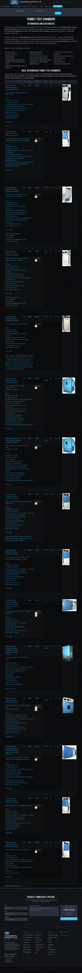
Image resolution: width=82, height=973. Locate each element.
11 (55, 131)
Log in (58, 968)
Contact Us (50, 954)
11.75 (60, 494)
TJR (46, 600)
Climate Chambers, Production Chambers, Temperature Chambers (12, 87)
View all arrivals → (64, 935)
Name (5, 905)
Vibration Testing (39, 947)
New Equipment (16, 6)
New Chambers (39, 935)
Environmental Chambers (28, 935)
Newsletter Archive (52, 952)
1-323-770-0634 (68, 2)
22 (59, 746)
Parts (42, 6)
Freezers (37, 942)
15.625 (52, 494)
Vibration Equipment (27, 949)
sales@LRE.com (58, 2)
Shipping (49, 942)
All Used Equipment (27, 952)
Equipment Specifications (35, 905)
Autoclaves (38, 949)
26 (56, 251)
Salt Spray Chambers (40, 944)
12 (59, 131)
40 (56, 698)
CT (24, 85)
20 (59, 646)
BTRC (46, 746)
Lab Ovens (38, 937)
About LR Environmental (52, 935)
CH (24, 746)
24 (51, 251)
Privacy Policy (52, 968)
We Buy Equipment (51, 949)
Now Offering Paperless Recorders (39, 56)
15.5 (51, 85)
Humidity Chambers (27, 939)
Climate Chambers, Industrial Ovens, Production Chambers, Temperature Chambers (13, 440)
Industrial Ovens (26, 947)
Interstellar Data (43, 970)
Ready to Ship (27, 6)
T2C (46, 85)
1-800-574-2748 (68, 910)
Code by (37, 970)
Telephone (7, 916)
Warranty (50, 939)
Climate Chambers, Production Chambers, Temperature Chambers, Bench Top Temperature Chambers (12, 604)
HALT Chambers (26, 944)
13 (55, 85)
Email (6, 911)
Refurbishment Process (52, 937)
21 (50, 646)
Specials (35, 6)
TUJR (46, 131)
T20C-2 (47, 187)
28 (59, 251)
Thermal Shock (26, 942)
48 (51, 378)
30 (51, 187)
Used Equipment (5, 6)
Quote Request (57, 6)
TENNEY (37, 85)
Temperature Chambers (28, 937)
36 (59, 187)
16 (59, 85)
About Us (48, 6)
